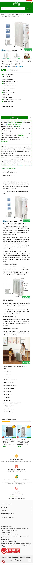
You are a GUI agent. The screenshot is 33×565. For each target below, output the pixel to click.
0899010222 (9, 532)
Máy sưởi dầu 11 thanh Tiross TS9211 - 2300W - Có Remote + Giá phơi (23, 441)
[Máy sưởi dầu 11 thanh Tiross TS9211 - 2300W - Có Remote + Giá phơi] (24, 431)
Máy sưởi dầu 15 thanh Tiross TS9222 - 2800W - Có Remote (9, 441)
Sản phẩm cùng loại (9, 419)
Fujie (9, 66)
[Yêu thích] (30, 117)
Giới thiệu (19, 560)
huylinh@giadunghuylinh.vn (11, 534)
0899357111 (9, 539)
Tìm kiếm (28, 8)
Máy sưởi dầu (6, 237)
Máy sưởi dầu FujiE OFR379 (9, 226)
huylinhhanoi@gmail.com (11, 541)
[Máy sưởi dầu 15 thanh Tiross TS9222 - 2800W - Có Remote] (9, 431)
